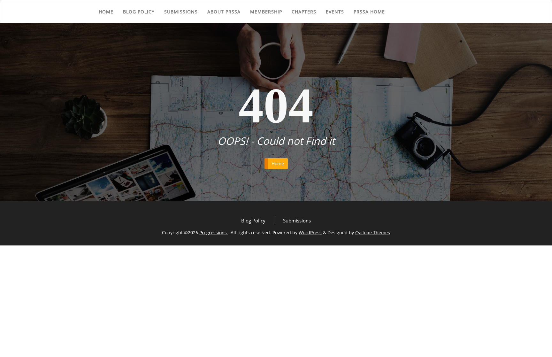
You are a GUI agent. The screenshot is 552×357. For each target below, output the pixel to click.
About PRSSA (224, 12)
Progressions (213, 232)
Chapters (304, 12)
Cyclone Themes (372, 232)
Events (335, 12)
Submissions (181, 12)
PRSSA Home (369, 12)
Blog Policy (139, 12)
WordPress (310, 232)
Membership (266, 12)
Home (106, 12)
